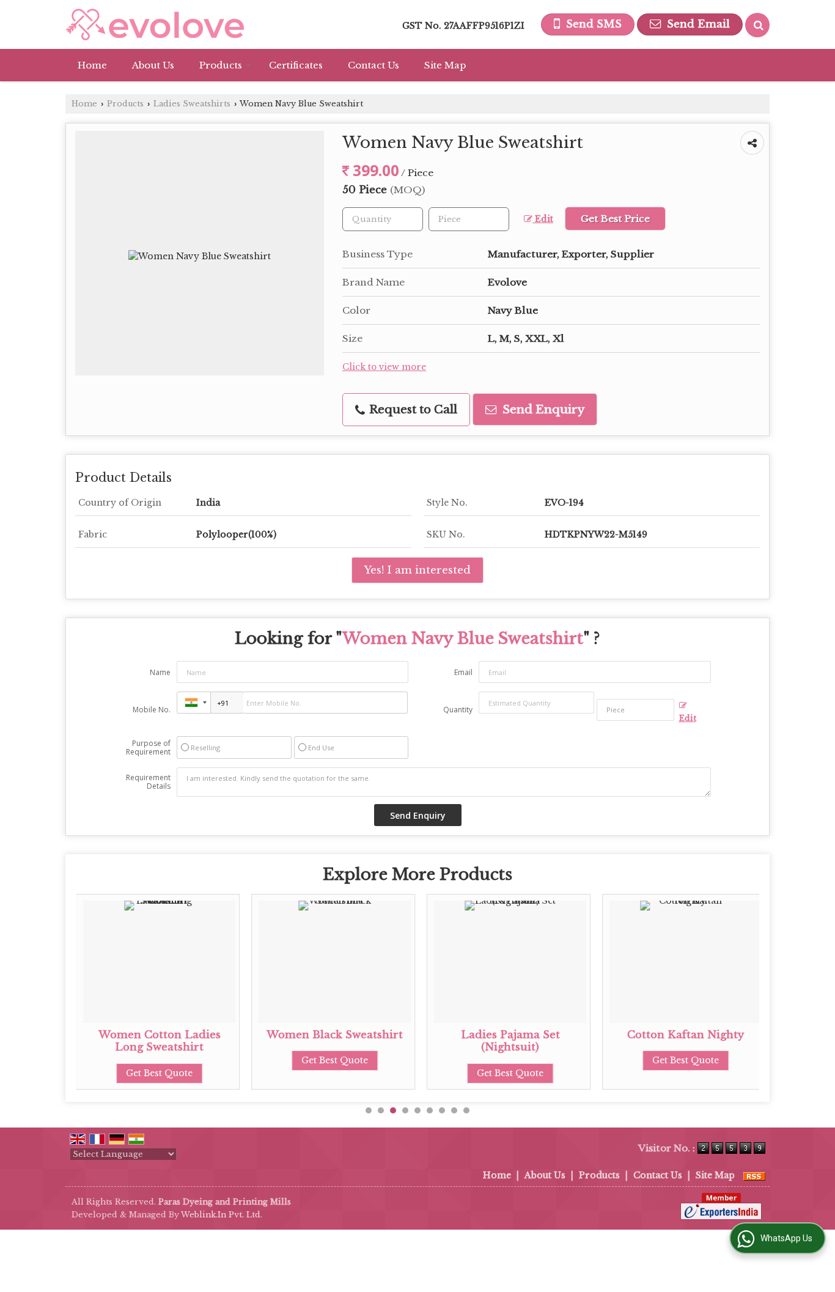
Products (220, 65)
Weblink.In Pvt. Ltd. (221, 1214)
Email (463, 672)
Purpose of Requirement (148, 747)
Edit (542, 219)
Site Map (445, 65)
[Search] (757, 25)
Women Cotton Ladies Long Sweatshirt (159, 1041)
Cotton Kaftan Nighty (685, 1034)
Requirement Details (148, 782)
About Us (153, 65)
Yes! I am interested (417, 570)
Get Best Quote (159, 1073)
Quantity (458, 709)
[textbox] (469, 219)
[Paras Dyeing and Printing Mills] (154, 24)
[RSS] (754, 1175)
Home (92, 65)
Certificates (296, 65)
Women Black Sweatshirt (335, 1034)
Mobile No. (152, 709)
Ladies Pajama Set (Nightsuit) (510, 1041)
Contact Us (373, 65)
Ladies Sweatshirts (191, 103)
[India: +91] (194, 703)
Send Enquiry (541, 409)
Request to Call (411, 409)
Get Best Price (615, 218)
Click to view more (384, 367)
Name (160, 672)
